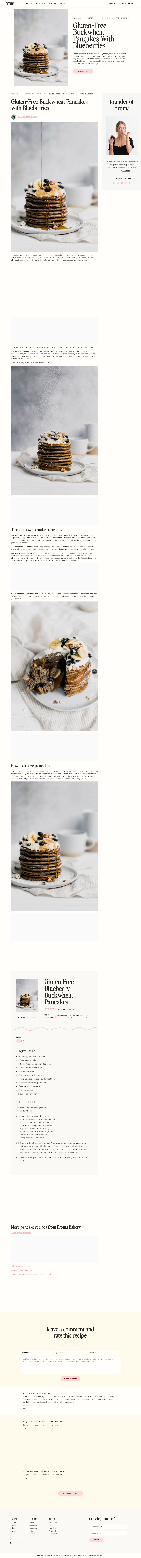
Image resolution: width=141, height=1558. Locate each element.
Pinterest (52, 1531)
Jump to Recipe (83, 71)
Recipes (33, 1519)
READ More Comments (70, 1493)
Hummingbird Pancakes (21, 1233)
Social (52, 1519)
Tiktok (51, 1525)
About (13, 1522)
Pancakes (77, 18)
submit (96, 1540)
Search (116, 3)
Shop (13, 1528)
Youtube (52, 1528)
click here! (126, 170)
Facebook (53, 1534)
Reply (25, 1409)
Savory (32, 1534)
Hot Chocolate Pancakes (21, 1266)
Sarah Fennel (31, 1017)
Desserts (33, 1528)
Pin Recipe (63, 1016)
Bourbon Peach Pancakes (21, 1270)
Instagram (53, 1522)
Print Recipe (80, 1016)
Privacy (14, 1531)
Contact (14, 1525)
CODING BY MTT (99, 1555)
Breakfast (29, 94)
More (14, 1519)
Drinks (32, 1531)
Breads (32, 1522)
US (18, 1041)
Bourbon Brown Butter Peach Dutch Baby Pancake (31, 1274)
